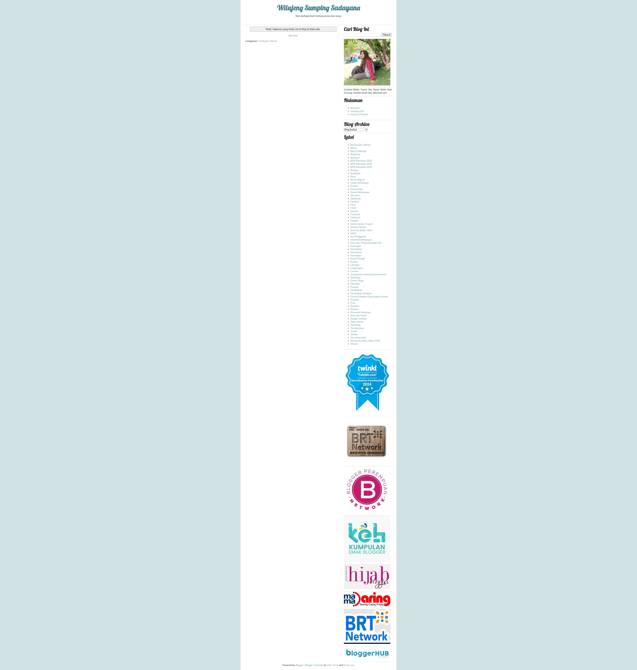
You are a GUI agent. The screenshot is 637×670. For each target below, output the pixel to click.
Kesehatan (356, 252)
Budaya (354, 170)
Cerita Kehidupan (360, 182)
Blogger (300, 665)
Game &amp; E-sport (362, 224)
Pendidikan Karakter (361, 293)
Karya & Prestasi (359, 114)
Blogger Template (314, 665)
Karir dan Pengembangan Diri (366, 242)
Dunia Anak (356, 189)
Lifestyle (355, 265)
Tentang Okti (357, 111)
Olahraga (355, 277)
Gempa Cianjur (358, 227)
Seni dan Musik (359, 315)
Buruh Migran (358, 179)
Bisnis (354, 148)
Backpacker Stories (361, 144)
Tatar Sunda (357, 321)
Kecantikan (356, 249)
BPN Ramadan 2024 (361, 167)
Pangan (355, 287)
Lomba (354, 271)
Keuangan (356, 255)
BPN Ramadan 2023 (361, 164)
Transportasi (357, 328)
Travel (354, 331)
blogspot (355, 157)
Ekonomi (355, 195)
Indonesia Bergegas (361, 239)
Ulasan (354, 334)
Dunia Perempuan (360, 192)
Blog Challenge (358, 151)
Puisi (353, 303)
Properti (355, 299)
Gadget (354, 220)
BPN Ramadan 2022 (361, 160)
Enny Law (349, 665)
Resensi (355, 306)
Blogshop (355, 154)
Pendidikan (356, 290)
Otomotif (355, 283)
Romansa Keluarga (361, 312)
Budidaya (355, 173)
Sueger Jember (359, 318)
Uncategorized (358, 337)
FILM (353, 208)
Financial (355, 214)
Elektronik (356, 198)
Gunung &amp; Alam (361, 230)
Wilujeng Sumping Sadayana (318, 7)
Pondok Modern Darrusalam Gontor (369, 296)
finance (354, 211)
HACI (353, 233)
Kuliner (354, 261)
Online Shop (357, 280)
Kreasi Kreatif (358, 258)
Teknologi (355, 325)
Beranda (293, 35)
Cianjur (354, 186)
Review (354, 309)
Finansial (355, 217)
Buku (353, 176)
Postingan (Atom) (268, 41)
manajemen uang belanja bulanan (368, 274)
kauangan (356, 246)
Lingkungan (357, 268)
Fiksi (353, 204)
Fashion (355, 201)
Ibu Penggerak (358, 236)
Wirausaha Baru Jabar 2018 (365, 340)
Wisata (354, 343)
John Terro (332, 665)
